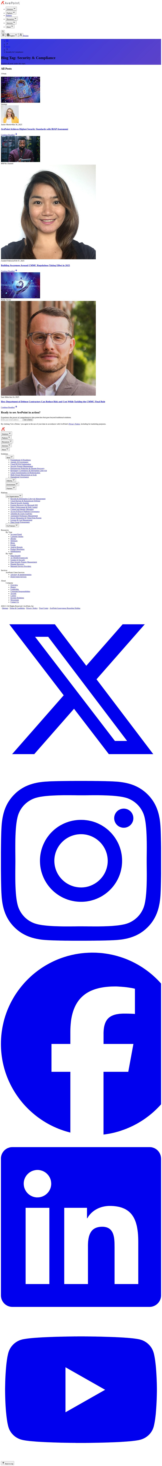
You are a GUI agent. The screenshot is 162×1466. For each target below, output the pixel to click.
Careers (13, 596)
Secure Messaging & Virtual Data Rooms (25, 518)
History (13, 587)
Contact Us (14, 602)
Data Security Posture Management (23, 562)
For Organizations (13, 496)
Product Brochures (17, 549)
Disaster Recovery (17, 564)
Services (10, 23)
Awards (13, 594)
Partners (9, 15)
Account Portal (16, 534)
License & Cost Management (21, 520)
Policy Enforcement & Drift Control (23, 507)
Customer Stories (16, 536)
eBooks (13, 539)
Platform (9, 13)
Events (13, 545)
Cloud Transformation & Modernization (25, 473)
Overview (14, 585)
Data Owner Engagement (20, 522)
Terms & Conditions (17, 608)
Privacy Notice (74, 424)
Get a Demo (28, 420)
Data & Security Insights (19, 503)
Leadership (14, 589)
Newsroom (14, 600)
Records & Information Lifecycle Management (27, 499)
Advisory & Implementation (20, 575)
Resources (10, 19)
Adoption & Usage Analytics (21, 514)
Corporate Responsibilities (20, 591)
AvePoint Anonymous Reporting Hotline (65, 608)
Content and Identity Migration (22, 509)
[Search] (3, 31)
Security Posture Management (21, 466)
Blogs (8, 47)
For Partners (11, 526)
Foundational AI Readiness (20, 460)
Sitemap (5, 608)
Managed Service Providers (20, 566)
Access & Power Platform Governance (24, 512)
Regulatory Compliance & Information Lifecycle (28, 471)
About (9, 27)
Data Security (15, 556)
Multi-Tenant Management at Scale (23, 475)
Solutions (10, 9)
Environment (11, 485)
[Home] (7, 41)
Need (8, 458)
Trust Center (43, 608)
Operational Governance (19, 477)
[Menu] (3, 35)
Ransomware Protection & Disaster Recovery (27, 468)
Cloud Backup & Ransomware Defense (25, 501)
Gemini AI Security (17, 560)
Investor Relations (17, 598)
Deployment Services (18, 577)
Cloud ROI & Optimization (20, 464)
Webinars (13, 541)
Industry (9, 481)
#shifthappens (15, 551)
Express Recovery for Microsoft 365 (24, 505)
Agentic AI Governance (19, 462)
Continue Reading (8, 135)
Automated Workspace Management (24, 516)
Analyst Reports (16, 547)
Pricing (25, 36)
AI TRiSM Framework (19, 558)
